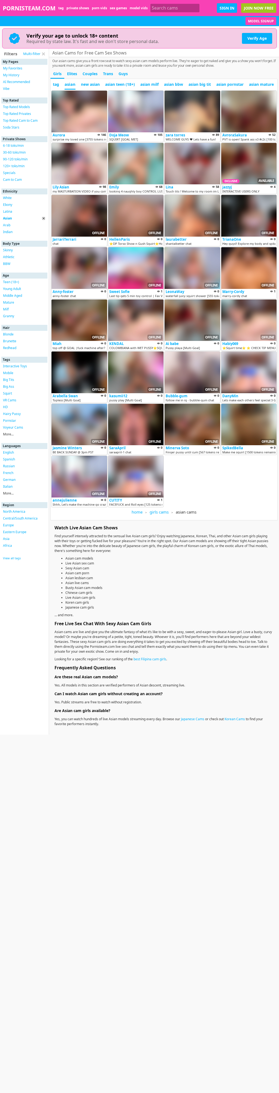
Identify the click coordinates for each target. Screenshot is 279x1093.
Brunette (9, 341)
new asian (90, 84)
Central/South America (20, 518)
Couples (90, 73)
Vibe (6, 88)
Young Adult (12, 288)
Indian (8, 232)
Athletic (8, 257)
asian (70, 84)
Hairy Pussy (12, 413)
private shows (77, 8)
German (9, 479)
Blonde (8, 334)
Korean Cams (235, 719)
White (7, 198)
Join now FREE (259, 8)
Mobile (8, 373)
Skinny (8, 250)
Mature (8, 302)
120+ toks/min (14, 166)
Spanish (9, 459)
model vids (139, 8)
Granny (8, 316)
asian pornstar (230, 84)
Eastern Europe (14, 532)
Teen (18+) (11, 282)
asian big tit (200, 84)
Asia (6, 538)
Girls (57, 73)
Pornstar (9, 420)
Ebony (7, 204)
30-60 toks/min (14, 152)
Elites (72, 73)
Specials (9, 172)
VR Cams (9, 400)
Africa (7, 545)
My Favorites (12, 68)
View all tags (12, 558)
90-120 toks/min (15, 159)
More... (8, 434)
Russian (9, 466)
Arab (6, 225)
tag (61, 8)
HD (5, 407)
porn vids (99, 8)
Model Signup (261, 21)
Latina (7, 211)
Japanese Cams (192, 719)
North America (14, 511)
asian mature (261, 84)
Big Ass (8, 386)
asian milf (149, 84)
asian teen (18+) (120, 84)
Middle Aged (12, 295)
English (8, 452)
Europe (8, 525)
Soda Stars (11, 127)
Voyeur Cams (13, 427)
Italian (8, 486)
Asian (7, 218)
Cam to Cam (12, 179)
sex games (118, 8)
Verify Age (257, 38)
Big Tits (8, 379)
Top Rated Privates (17, 113)
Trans (108, 73)
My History (11, 75)
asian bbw (173, 84)
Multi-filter (31, 53)
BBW (6, 263)
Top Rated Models (16, 107)
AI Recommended (16, 82)
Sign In (227, 8)
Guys (123, 73)
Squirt (7, 393)
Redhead (9, 348)
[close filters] (43, 54)
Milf (6, 309)
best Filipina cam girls (150, 659)
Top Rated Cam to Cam (20, 120)
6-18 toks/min (13, 145)
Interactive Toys (15, 366)
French (8, 473)
